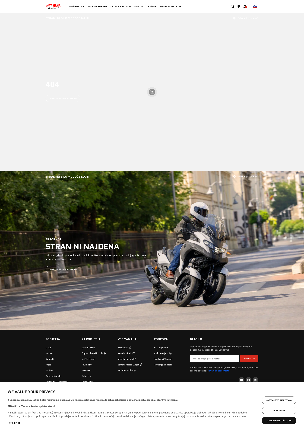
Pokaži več (14, 422)
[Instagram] (255, 380)
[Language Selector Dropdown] (255, 6)
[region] (152, 407)
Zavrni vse (279, 410)
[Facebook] (248, 380)
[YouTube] (241, 380)
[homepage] (53, 6)
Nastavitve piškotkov (279, 400)
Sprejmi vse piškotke (279, 420)
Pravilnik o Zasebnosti (218, 370)
